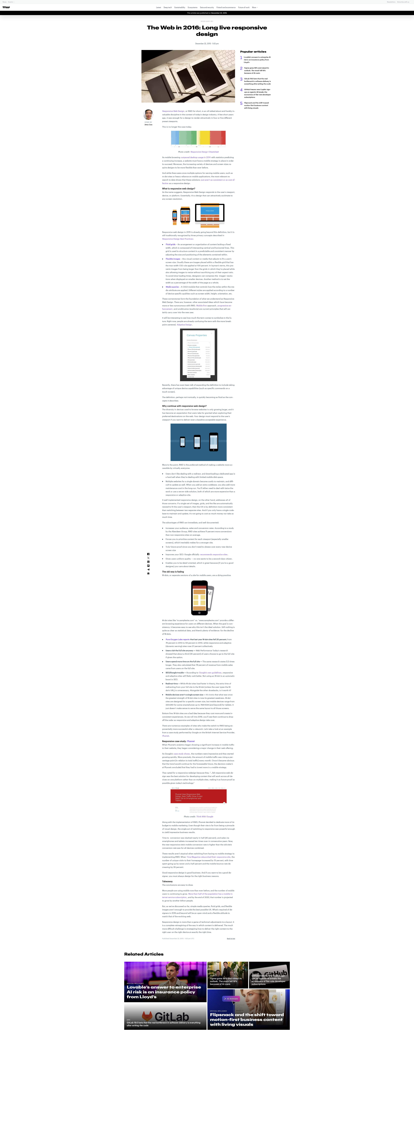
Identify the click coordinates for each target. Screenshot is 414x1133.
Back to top (231, 938)
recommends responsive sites (213, 554)
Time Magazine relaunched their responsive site (208, 857)
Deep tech (168, 7)
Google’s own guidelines (210, 672)
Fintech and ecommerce (226, 7)
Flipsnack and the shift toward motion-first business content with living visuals (256, 105)
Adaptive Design (184, 324)
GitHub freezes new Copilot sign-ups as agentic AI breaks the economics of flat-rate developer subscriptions (257, 93)
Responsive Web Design (173, 111)
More (254, 7)
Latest (158, 7)
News (4, 2)
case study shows (182, 753)
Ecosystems (192, 7)
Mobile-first (201, 305)
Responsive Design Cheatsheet (205, 152)
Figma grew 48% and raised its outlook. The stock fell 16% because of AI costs (256, 70)
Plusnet (165, 736)
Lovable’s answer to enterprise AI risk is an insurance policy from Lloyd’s (257, 59)
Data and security (207, 7)
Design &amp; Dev (207, 21)
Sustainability (179, 7)
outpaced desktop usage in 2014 (196, 157)
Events (10, 2)
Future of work (243, 7)
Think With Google (204, 816)
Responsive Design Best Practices (177, 239)
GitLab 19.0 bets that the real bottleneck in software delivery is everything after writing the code (257, 81)
